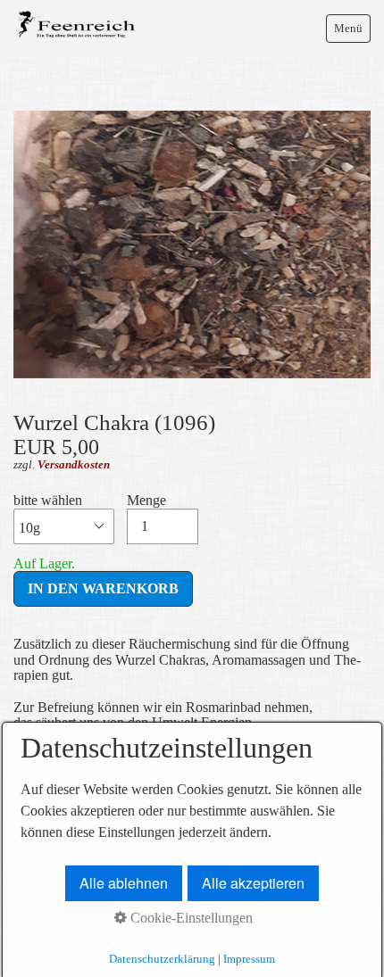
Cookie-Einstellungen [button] (190, 917)
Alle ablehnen (123, 883)
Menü (348, 28)
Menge (146, 500)
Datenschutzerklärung (162, 958)
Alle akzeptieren (253, 883)
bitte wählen (47, 500)
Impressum (249, 958)
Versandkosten (74, 464)
